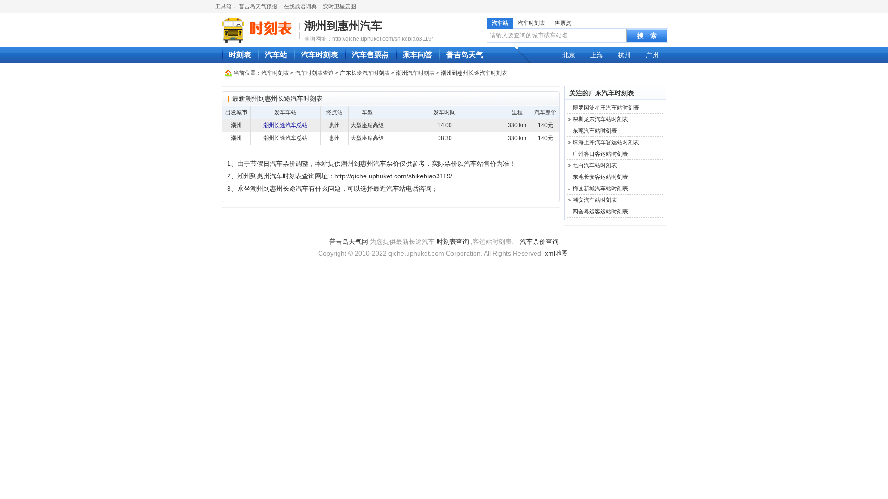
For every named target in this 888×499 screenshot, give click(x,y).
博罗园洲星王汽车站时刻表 (606, 107)
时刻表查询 (453, 241)
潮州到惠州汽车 (343, 25)
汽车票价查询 (539, 241)
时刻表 (240, 55)
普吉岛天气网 (348, 241)
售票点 (563, 23)
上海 (596, 55)
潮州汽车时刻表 (415, 73)
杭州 (624, 55)
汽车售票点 (370, 55)
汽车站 (500, 23)
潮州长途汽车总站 (285, 125)
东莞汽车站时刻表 (595, 131)
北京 (568, 55)
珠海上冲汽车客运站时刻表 (606, 142)
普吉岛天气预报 (258, 6)
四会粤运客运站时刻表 (600, 211)
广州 (652, 55)
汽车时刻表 (531, 23)
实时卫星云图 (339, 6)
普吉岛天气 (464, 55)
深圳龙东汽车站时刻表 (600, 119)
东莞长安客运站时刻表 (600, 177)
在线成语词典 (300, 6)
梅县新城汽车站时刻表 (600, 188)
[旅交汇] (258, 30)
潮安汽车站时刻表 (595, 200)
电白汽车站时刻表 (595, 165)
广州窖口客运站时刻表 (600, 154)
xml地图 (556, 253)
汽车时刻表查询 (314, 73)
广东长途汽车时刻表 (365, 73)
